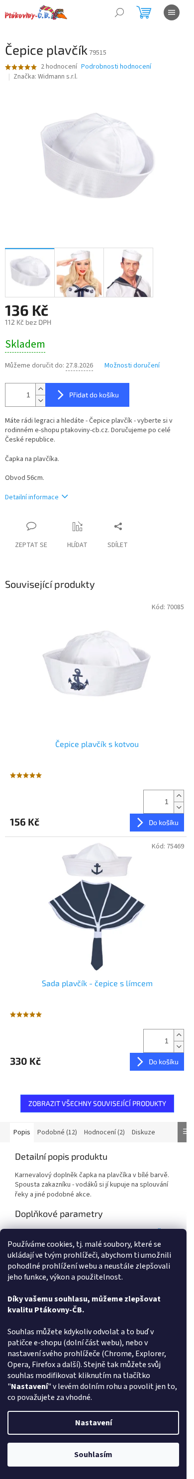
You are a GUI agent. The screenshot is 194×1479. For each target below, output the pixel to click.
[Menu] (172, 12)
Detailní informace (32, 497)
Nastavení (93, 1422)
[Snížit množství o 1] (40, 400)
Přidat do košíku (94, 394)
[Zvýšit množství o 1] (40, 389)
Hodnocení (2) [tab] (104, 1132)
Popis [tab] (21, 1132)
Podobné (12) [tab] (57, 1132)
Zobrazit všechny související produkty (97, 1103)
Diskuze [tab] (143, 1132)
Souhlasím (93, 1454)
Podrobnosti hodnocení (116, 67)
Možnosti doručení (132, 365)
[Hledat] (119, 12)
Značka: (45, 77)
